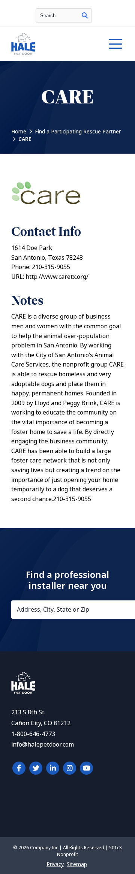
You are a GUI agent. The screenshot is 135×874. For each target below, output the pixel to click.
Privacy (55, 864)
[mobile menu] (115, 44)
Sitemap (77, 864)
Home (18, 131)
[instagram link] (69, 768)
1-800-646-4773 (33, 734)
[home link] (23, 691)
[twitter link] (35, 768)
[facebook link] (19, 768)
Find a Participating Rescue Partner (78, 131)
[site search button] (85, 15)
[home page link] (52, 44)
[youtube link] (86, 768)
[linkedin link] (52, 768)
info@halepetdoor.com (42, 744)
